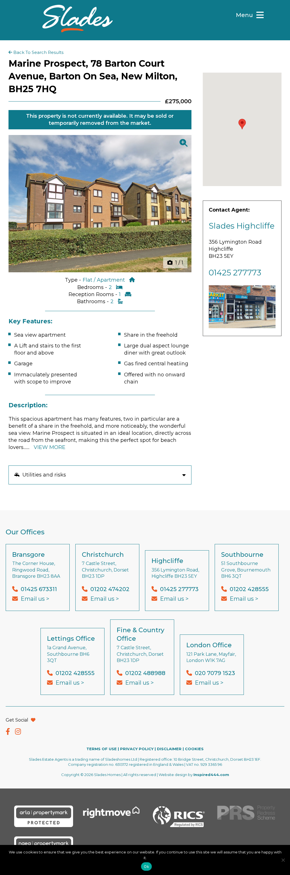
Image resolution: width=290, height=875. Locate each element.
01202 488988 (145, 673)
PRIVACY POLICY (136, 749)
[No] (283, 860)
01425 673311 (39, 589)
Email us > (35, 598)
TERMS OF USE (101, 749)
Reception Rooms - (94, 294)
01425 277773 (235, 272)
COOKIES (194, 749)
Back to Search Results (37, 52)
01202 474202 (109, 589)
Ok (146, 866)
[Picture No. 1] (99, 203)
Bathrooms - (93, 301)
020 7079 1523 (215, 673)
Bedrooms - (92, 287)
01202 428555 (249, 589)
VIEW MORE (49, 447)
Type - (73, 280)
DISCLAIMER (169, 749)
